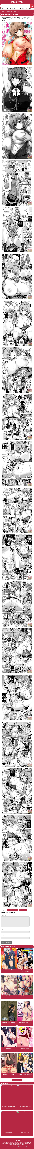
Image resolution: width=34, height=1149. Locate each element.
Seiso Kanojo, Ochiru (25, 1106)
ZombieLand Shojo (9, 969)
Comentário (3, 915)
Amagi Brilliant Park (12, 8)
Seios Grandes (23, 910)
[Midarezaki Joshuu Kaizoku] (9, 985)
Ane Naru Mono (25, 1132)
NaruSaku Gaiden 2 (25, 1048)
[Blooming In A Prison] (9, 1063)
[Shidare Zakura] (25, 985)
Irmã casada (8, 1132)
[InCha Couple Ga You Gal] (25, 1063)
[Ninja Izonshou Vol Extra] (9, 1011)
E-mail (3, 935)
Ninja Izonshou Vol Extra (8, 1022)
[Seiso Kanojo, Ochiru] (25, 1095)
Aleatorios (16, 11)
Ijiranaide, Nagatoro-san (8, 1106)
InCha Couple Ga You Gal (25, 1074)
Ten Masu (8, 1048)
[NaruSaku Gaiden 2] (25, 1037)
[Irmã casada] (9, 1121)
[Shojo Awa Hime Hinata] (25, 1011)
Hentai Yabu (17, 1)
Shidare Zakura (25, 996)
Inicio (2, 11)
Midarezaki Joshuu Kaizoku (9, 996)
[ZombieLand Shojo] (9, 958)
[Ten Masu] (9, 1037)
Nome (2, 929)
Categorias (9, 11)
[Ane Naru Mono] (25, 1121)
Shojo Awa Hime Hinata (25, 1022)
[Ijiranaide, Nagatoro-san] (9, 1095)
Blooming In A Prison (8, 1074)
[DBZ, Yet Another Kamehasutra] (25, 958)
